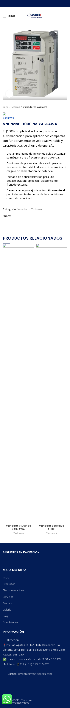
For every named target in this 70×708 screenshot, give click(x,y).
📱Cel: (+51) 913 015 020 (32, 664)
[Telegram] (31, 216)
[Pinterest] (23, 216)
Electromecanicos (13, 590)
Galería (7, 609)
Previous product (58, 107)
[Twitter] (18, 216)
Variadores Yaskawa (35, 107)
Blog (5, 616)
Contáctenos (10, 622)
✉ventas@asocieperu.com (35, 674)
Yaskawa (18, 533)
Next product (65, 107)
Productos (9, 584)
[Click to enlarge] (9, 94)
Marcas (16, 107)
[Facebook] (14, 216)
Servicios (8, 597)
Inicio (6, 107)
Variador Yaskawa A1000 (51, 527)
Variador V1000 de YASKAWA (18, 527)
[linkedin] (27, 216)
